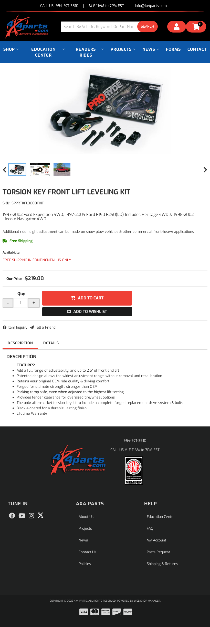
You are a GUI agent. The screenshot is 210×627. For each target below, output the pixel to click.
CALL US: (59, 6)
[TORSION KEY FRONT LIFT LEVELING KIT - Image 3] (62, 169)
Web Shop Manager (147, 600)
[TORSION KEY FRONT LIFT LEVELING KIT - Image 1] (17, 169)
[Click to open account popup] (176, 27)
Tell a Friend (45, 327)
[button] (111, 26)
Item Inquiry (17, 327)
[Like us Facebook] (12, 516)
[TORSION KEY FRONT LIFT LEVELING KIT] (105, 110)
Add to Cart (90, 298)
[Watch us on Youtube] (21, 516)
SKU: (6, 203)
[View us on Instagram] (31, 516)
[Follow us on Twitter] (40, 515)
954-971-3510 (134, 440)
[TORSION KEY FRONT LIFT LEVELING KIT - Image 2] (40, 169)
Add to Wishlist (90, 311)
